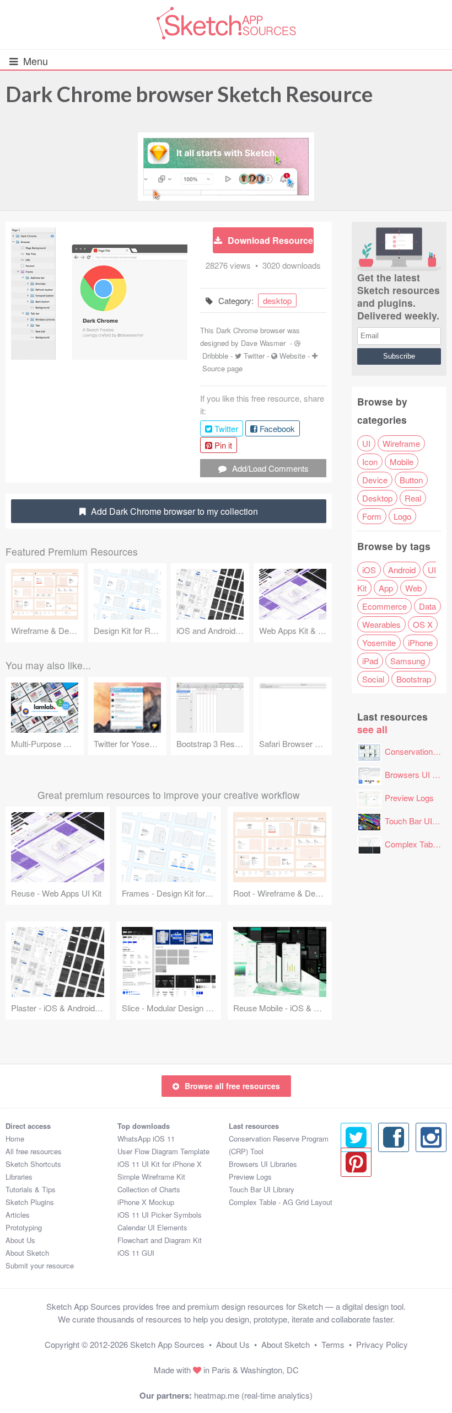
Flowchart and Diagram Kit (159, 1240)
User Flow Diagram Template (163, 1151)
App (386, 588)
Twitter (254, 355)
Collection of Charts (148, 1189)
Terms (333, 1344)
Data (427, 606)
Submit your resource (40, 1265)
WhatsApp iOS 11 (146, 1138)
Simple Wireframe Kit (151, 1176)
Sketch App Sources (167, 1344)
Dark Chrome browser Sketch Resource (189, 93)
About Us (20, 1240)
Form (371, 516)
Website (292, 355)
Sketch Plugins (30, 1202)
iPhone (420, 642)
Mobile (401, 461)
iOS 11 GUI (135, 1252)
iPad (370, 660)
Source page (222, 368)
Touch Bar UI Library (261, 1189)
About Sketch (27, 1252)
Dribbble (215, 355)
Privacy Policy (382, 1344)
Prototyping (24, 1227)
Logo (402, 516)
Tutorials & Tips (31, 1189)
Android (402, 569)
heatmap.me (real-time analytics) (253, 1395)
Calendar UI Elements (152, 1227)
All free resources (34, 1151)
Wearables (381, 624)
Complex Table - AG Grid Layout (280, 1202)
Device (375, 480)
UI (366, 443)
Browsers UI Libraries (263, 1164)
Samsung (407, 660)
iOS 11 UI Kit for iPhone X (159, 1164)
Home (15, 1138)
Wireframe (401, 443)
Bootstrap (413, 679)
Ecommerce (384, 606)
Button (411, 480)
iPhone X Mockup (145, 1202)
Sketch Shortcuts (33, 1164)
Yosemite (379, 642)
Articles (18, 1214)
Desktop (377, 498)
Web (413, 588)
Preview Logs (409, 797)
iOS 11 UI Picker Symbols (159, 1214)
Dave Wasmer (263, 343)
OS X (423, 624)
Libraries (19, 1176)
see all (372, 729)
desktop (277, 300)
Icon (370, 461)
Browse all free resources (232, 1085)
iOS (369, 569)
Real (413, 498)
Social (373, 679)
